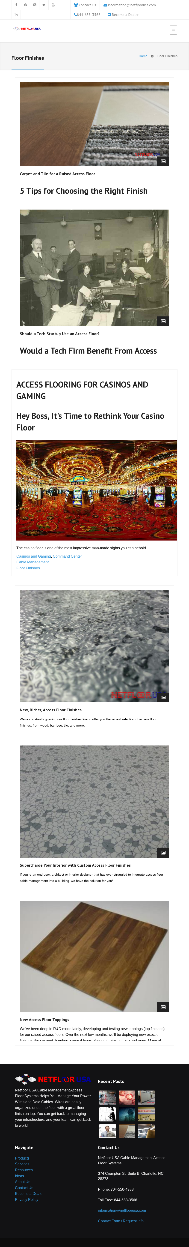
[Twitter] (43, 5)
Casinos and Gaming (33, 556)
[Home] (27, 29)
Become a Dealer (125, 14)
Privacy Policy (26, 1200)
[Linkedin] (16, 14)
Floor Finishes (28, 568)
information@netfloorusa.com (132, 5)
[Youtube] (53, 5)
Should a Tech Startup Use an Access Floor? (60, 333)
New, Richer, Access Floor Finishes (51, 709)
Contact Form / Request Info (121, 1221)
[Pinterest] (25, 5)
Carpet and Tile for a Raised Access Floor (57, 173)
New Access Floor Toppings (44, 1019)
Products (22, 1158)
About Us (22, 1182)
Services (22, 1164)
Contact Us (87, 5)
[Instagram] (34, 5)
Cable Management (32, 562)
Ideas (19, 1176)
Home (143, 56)
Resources (24, 1170)
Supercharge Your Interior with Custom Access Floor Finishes (75, 865)
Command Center (67, 556)
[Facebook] (16, 5)
